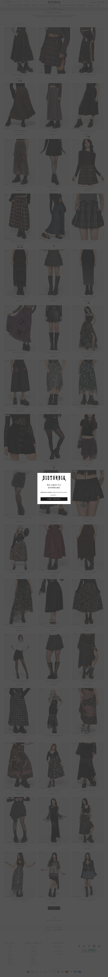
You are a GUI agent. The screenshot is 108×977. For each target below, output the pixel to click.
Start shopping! (54, 499)
